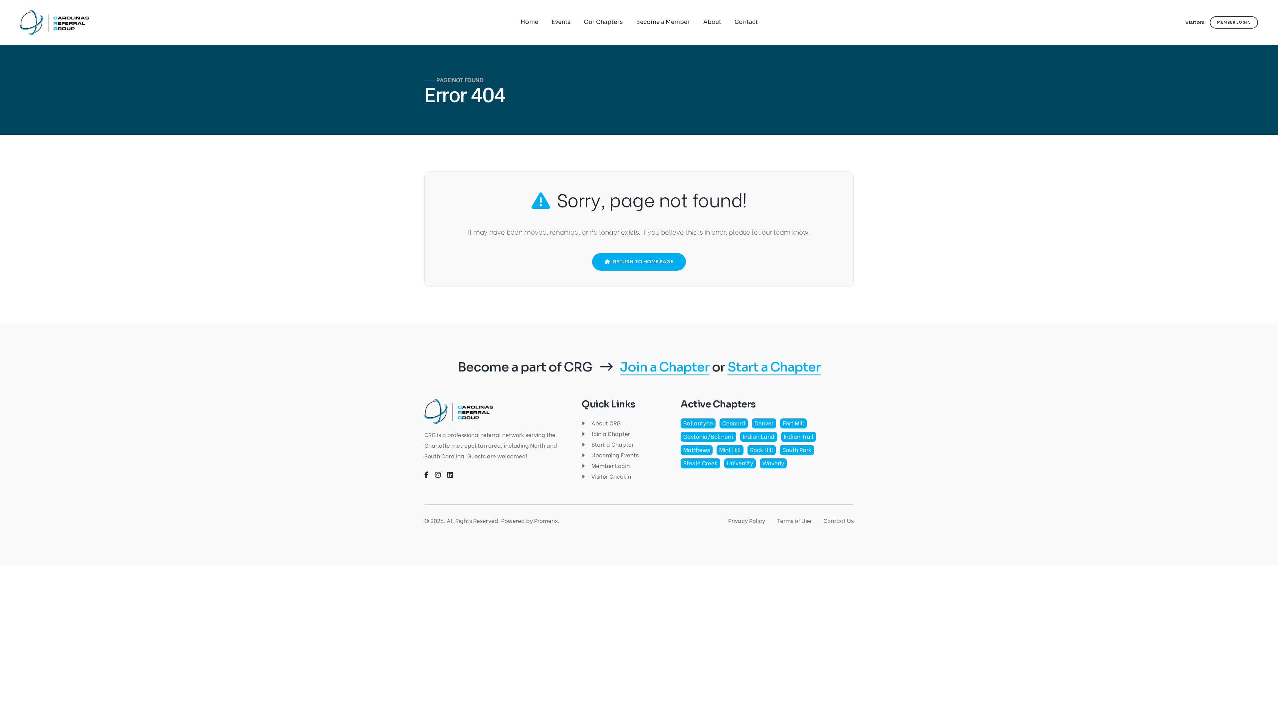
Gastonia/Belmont (708, 436)
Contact (746, 22)
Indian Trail (798, 436)
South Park (796, 449)
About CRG (605, 423)
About (712, 22)
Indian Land (758, 436)
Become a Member (663, 22)
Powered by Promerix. (530, 520)
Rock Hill (761, 449)
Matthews (696, 449)
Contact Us (838, 520)
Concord (733, 423)
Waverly (773, 463)
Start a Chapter (774, 367)
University (740, 463)
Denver (763, 423)
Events (560, 22)
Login (1234, 22)
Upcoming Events (614, 455)
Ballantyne (698, 423)
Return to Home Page (643, 262)
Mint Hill (730, 449)
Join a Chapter (665, 367)
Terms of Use (794, 520)
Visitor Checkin (610, 476)
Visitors (1194, 22)
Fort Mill (793, 423)
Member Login (610, 465)
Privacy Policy (746, 520)
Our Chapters (603, 22)
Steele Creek (700, 463)
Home (529, 22)
